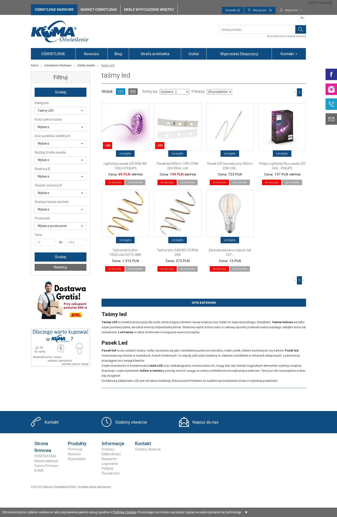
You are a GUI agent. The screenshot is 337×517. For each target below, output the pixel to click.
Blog (118, 53)
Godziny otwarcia (131, 422)
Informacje (113, 443)
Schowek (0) (232, 10)
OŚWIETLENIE (53, 53)
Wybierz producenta (52, 226)
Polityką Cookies (124, 512)
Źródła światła (86, 65)
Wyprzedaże (77, 459)
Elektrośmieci (111, 454)
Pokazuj (198, 91)
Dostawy (108, 449)
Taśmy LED (46, 110)
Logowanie (110, 464)
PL (302, 18)
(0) (262, 10)
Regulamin (109, 459)
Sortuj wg (149, 91)
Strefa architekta (155, 53)
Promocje (75, 449)
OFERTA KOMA (45, 456)
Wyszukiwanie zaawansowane (286, 36)
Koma (34, 65)
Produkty (77, 443)
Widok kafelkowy (120, 91)
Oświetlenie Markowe (57, 65)
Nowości (91, 53)
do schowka (135, 182)
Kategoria (42, 103)
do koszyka (115, 182)
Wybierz (43, 127)
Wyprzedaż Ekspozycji (239, 53)
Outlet (193, 53)
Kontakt (288, 53)
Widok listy (133, 91)
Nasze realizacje (46, 461)
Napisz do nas (205, 422)
